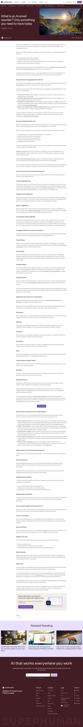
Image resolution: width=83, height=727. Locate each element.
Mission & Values (51, 695)
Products (17, 2)
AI (28, 2)
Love (46, 2)
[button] (66, 705)
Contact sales (68, 2)
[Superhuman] (6, 2)
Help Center (50, 703)
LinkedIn (78, 690)
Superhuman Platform (53, 713)
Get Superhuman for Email (26, 606)
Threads (78, 700)
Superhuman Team (7, 37)
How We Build (39, 5)
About (49, 693)
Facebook (78, 703)
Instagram (78, 698)
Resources (34, 2)
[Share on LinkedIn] (79, 38)
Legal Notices (64, 702)
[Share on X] (81, 38)
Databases (38, 703)
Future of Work (30, 5)
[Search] (63, 2)
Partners (50, 708)
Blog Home (3, 5)
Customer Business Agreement (65, 699)
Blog (49, 700)
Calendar (38, 698)
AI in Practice (21, 5)
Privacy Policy (64, 693)
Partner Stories (60, 5)
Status (49, 706)
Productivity (4, 28)
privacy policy (41, 677)
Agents (37, 693)
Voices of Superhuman (49, 5)
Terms (62, 690)
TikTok (77, 695)
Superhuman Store (40, 706)
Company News (12, 5)
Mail (37, 695)
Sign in (74, 2)
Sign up (79, 2)
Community (50, 711)
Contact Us (50, 690)
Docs (37, 700)
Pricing (41, 2)
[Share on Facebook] (76, 38)
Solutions (23, 2)
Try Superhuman (41, 406)
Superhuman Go (39, 690)
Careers (49, 698)
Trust (62, 695)
